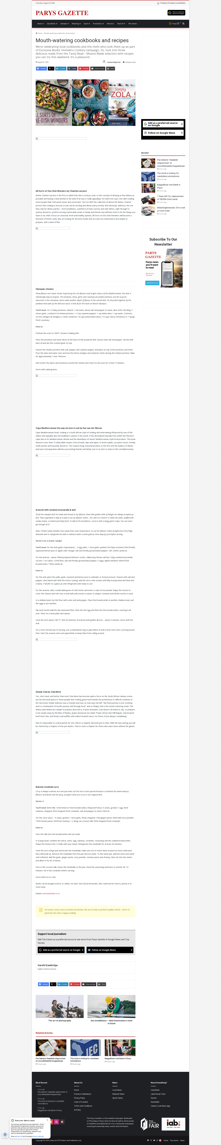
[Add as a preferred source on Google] (176, 13)
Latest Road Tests (158, 1094)
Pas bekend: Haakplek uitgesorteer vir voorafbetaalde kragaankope (171, 163)
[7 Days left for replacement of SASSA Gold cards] (148, 200)
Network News (118, 1094)
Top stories (174, 1140)
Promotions (97, 23)
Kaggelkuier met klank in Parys (118, 1058)
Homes (154, 1098)
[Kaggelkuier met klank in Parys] (120, 1047)
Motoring (75, 23)
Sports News (117, 1098)
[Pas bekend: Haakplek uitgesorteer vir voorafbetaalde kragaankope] (51, 1047)
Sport (86, 23)
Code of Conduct (81, 1102)
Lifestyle (63, 23)
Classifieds (51, 23)
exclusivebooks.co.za (50, 893)
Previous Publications (82, 1094)
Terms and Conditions (83, 1106)
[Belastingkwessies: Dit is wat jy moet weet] (148, 211)
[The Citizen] (62, 1121)
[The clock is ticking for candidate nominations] (85, 1047)
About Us (110, 23)
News (39, 23)
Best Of (120, 23)
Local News (117, 1090)
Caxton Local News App (160, 1106)
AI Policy (77, 1110)
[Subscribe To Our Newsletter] (163, 268)
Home (39, 33)
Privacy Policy (79, 1098)
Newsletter (155, 1102)
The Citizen (132, 23)
